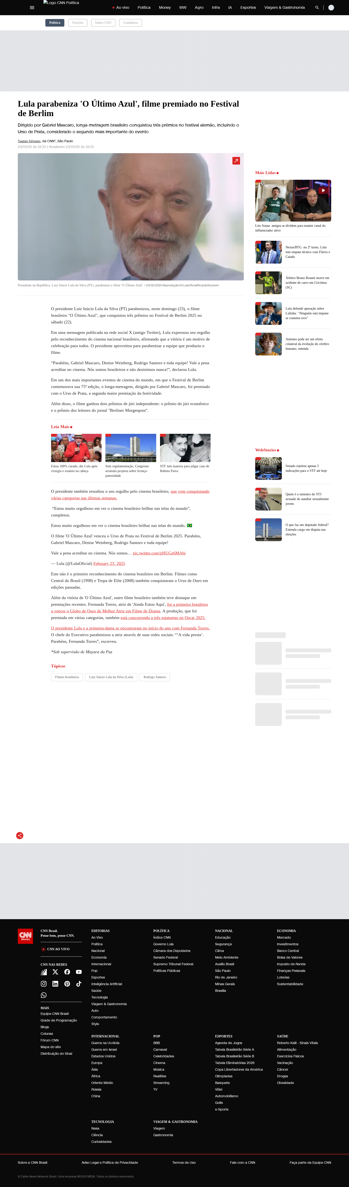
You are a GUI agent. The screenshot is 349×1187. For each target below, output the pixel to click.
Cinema (159, 1063)
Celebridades (163, 1056)
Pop (94, 971)
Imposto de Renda (291, 964)
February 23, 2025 (109, 563)
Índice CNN (103, 22)
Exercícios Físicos (290, 1056)
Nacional (98, 951)
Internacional (101, 964)
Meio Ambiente (226, 957)
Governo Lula (163, 944)
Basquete (222, 1083)
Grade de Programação (59, 1020)
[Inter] (44, 972)
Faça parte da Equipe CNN (310, 1162)
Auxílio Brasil (224, 964)
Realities (159, 1076)
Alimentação (286, 1049)
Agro (199, 7)
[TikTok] (79, 984)
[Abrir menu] (32, 7)
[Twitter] (55, 972)
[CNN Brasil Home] (73, 7)
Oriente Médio (102, 1083)
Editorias (100, 931)
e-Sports (221, 1109)
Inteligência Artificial (106, 984)
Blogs (45, 1027)
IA (230, 7)
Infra (216, 7)
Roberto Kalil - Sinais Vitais (297, 1043)
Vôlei (218, 1089)
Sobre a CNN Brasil (32, 1162)
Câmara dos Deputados (171, 951)
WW (182, 7)
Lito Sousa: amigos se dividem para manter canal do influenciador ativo (290, 228)
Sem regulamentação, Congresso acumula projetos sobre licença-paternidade (127, 471)
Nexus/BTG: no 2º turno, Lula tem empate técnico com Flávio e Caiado (308, 252)
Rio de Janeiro (226, 977)
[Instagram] (44, 984)
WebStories (265, 450)
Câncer (282, 1069)
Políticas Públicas (166, 971)
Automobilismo (226, 1096)
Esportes (248, 7)
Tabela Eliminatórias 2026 (235, 1063)
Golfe (219, 1103)
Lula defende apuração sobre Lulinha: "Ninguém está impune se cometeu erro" (307, 313)
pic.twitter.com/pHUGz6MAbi (159, 553)
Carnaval (160, 1049)
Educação (223, 937)
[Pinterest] (67, 984)
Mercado (284, 937)
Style (95, 1024)
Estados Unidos (103, 1056)
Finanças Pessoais (291, 971)
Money (165, 7)
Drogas (282, 1076)
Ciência (97, 1135)
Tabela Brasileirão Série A (234, 1049)
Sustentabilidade (290, 984)
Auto (95, 1010)
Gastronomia (163, 1135)
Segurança (223, 944)
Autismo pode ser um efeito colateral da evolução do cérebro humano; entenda (307, 343)
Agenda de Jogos (228, 1043)
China (95, 1096)
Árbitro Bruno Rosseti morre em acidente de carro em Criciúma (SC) (307, 282)
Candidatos (130, 22)
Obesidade (285, 1083)
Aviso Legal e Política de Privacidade (110, 1162)
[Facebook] (67, 972)
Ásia (94, 1069)
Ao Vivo (97, 937)
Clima (219, 951)
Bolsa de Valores (289, 957)
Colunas (47, 1033)
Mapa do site (51, 1047)
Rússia (96, 1089)
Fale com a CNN (242, 1162)
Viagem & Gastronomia (284, 7)
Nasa (95, 1128)
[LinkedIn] (55, 984)
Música (158, 1069)
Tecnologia (99, 997)
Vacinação (285, 1063)
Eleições (77, 22)
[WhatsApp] (44, 995)
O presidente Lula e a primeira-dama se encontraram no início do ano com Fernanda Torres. (130, 628)
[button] (131, 222)
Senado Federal (165, 957)
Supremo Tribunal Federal (173, 964)
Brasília (220, 990)
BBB (156, 1043)
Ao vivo (122, 7)
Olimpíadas (223, 1076)
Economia (99, 957)
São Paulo (223, 971)
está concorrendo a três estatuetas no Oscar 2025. (163, 617)
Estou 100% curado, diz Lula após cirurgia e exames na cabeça (74, 468)
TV (155, 1089)
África (95, 1076)
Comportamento (104, 1017)
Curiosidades (101, 1142)
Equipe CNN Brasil (55, 1014)
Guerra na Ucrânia (105, 1043)
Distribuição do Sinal (56, 1053)
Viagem (159, 1128)
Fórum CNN (50, 1040)
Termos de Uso (184, 1162)
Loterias (283, 977)
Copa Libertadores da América (239, 1069)
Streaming (161, 1083)
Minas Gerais (225, 984)
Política (144, 7)
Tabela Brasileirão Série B (234, 1056)
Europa (96, 1063)
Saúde (96, 990)
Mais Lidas (265, 172)
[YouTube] (79, 972)
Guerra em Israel (104, 1049)
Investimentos (287, 944)
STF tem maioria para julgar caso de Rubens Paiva (184, 468)
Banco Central (288, 951)
